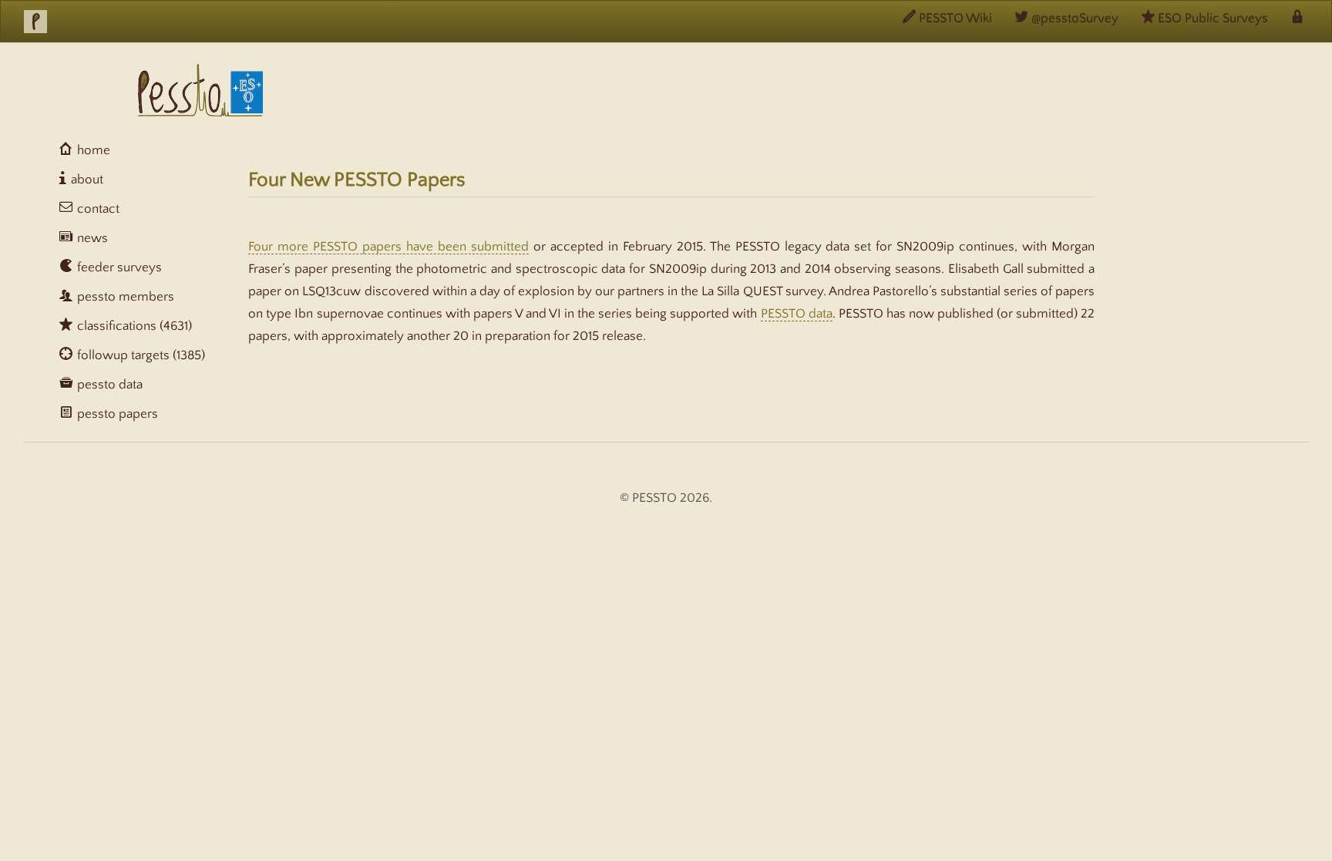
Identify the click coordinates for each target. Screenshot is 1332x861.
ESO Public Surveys (1211, 18)
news (91, 238)
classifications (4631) (133, 326)
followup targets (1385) (139, 355)
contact (96, 209)
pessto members (124, 297)
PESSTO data (796, 314)
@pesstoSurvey (1073, 18)
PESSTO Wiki (954, 18)
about (85, 180)
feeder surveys (118, 267)
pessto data (108, 385)
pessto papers (116, 414)
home (92, 150)
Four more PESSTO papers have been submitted (388, 247)
